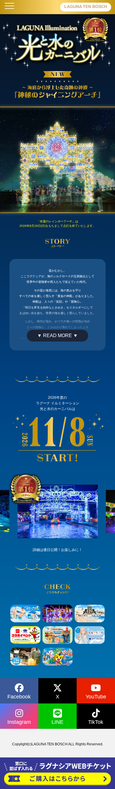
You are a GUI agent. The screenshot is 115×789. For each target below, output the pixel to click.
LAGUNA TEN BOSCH (85, 6)
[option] (57, 511)
